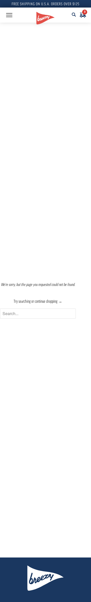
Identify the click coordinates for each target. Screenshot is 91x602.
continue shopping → (48, 302)
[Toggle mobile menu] (9, 15)
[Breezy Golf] (45, 18)
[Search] (74, 15)
